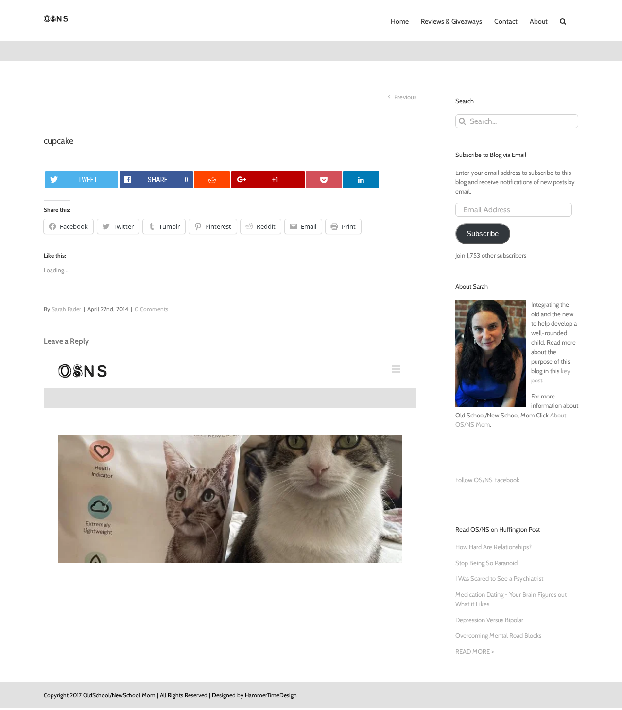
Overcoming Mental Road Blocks (498, 635)
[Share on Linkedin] (361, 179)
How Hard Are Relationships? (493, 547)
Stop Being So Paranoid (486, 563)
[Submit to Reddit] (212, 179)
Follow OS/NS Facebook (487, 480)
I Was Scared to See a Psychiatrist (499, 578)
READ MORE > (474, 651)
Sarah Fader (66, 308)
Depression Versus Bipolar (489, 619)
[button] (563, 20)
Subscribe (482, 234)
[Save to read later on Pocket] (324, 179)
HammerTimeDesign (271, 695)
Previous (405, 97)
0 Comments (151, 308)
